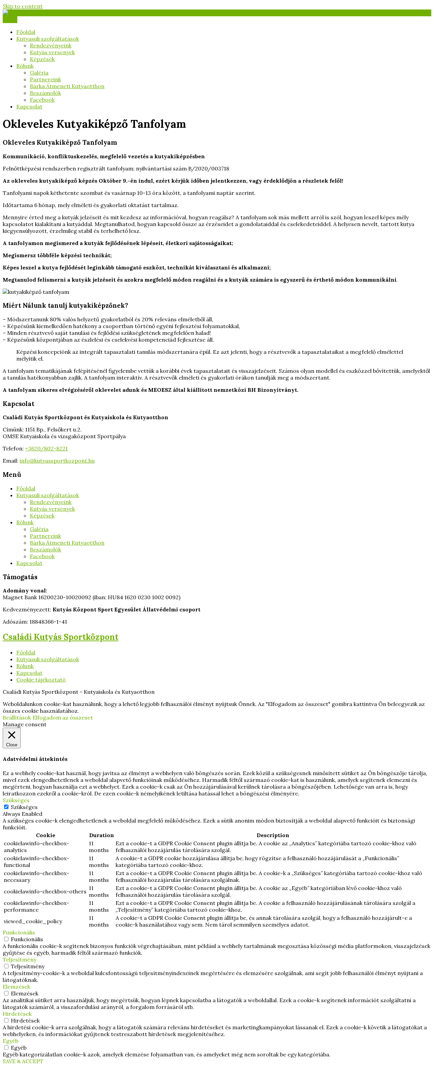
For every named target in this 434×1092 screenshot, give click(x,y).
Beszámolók (45, 92)
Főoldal (25, 31)
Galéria (39, 72)
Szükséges (24, 807)
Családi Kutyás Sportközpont (60, 637)
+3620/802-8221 (46, 448)
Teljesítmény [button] (19, 959)
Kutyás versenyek (52, 52)
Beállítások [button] (17, 717)
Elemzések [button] (16, 986)
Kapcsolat (29, 106)
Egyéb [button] (10, 1040)
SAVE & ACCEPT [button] (23, 1061)
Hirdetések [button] (17, 1013)
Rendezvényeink (51, 45)
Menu (10, 19)
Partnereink (45, 79)
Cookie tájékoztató (41, 679)
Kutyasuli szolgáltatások (47, 38)
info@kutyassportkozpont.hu (57, 460)
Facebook (42, 99)
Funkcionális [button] (19, 932)
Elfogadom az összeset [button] (63, 717)
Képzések (42, 59)
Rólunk (25, 65)
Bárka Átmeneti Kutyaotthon (67, 86)
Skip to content (23, 6)
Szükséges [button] (16, 800)
